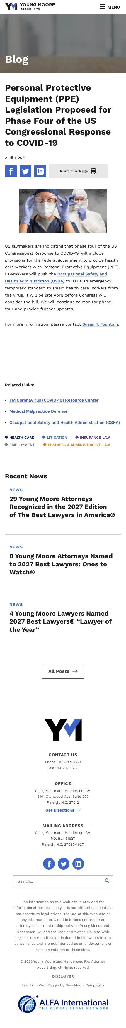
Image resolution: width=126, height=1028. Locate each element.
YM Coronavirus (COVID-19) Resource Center (54, 400)
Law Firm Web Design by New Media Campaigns (63, 985)
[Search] (107, 881)
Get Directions (59, 810)
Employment (22, 445)
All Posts (58, 671)
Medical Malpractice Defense (38, 411)
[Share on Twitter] (25, 171)
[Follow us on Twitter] (63, 864)
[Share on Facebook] (11, 171)
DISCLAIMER (63, 976)
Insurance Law (95, 437)
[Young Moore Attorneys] (30, 7)
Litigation (57, 437)
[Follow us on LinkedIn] (78, 864)
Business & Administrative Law (79, 445)
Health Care (21, 437)
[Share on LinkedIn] (40, 171)
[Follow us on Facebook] (49, 864)
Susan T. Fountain (100, 324)
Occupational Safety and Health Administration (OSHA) (64, 422)
